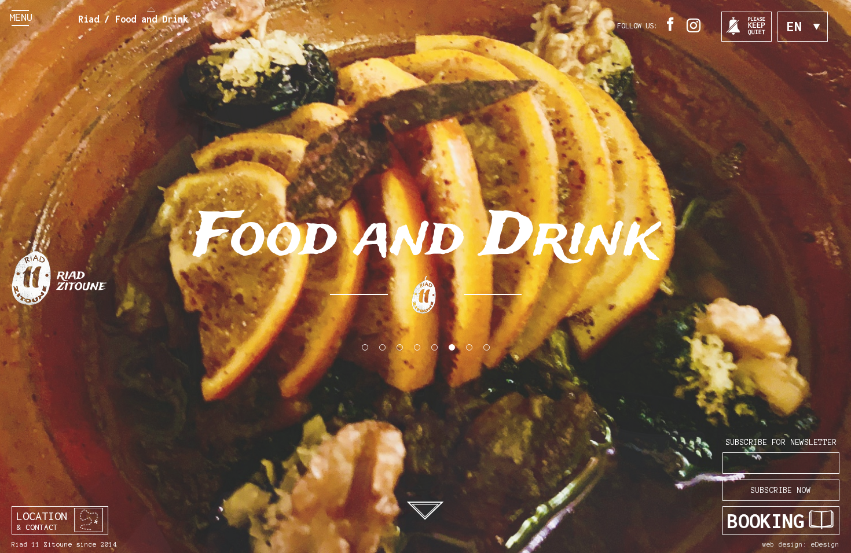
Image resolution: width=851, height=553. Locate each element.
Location (41, 520)
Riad (88, 19)
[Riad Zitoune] (59, 276)
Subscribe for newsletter (781, 442)
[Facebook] (672, 31)
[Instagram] (695, 33)
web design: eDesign (800, 544)
